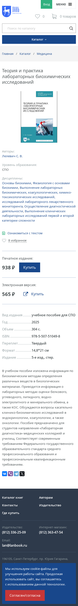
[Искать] (71, 28)
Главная (8, 54)
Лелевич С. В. (12, 156)
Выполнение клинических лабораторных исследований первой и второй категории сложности (38, 215)
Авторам (46, 497)
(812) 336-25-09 (14, 532)
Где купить (10, 513)
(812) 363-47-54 (51, 532)
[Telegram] (16, 473)
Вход (46, 4)
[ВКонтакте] (4, 473)
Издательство (50, 505)
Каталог (25, 54)
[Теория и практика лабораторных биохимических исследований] (39, 117)
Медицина (44, 54)
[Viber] (10, 473)
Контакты (10, 505)
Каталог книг (12, 497)
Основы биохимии (16, 183)
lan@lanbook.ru (14, 545)
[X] (22, 473)
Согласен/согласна (25, 595)
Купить (29, 267)
